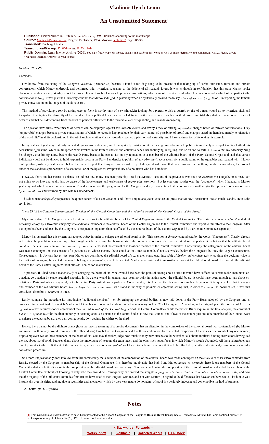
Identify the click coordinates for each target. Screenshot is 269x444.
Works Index (96, 433)
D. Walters (64, 48)
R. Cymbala (84, 48)
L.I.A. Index (176, 433)
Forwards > (144, 427)
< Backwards (123, 427)
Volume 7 (119, 40)
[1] (168, 20)
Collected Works (150, 433)
